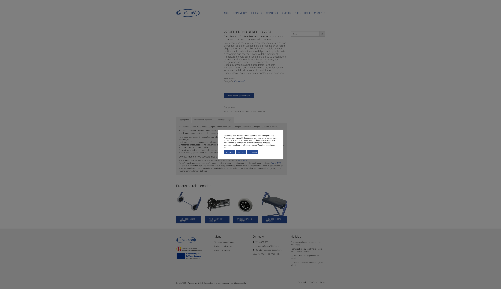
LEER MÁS (253, 152)
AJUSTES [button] (229, 152)
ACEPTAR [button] (240, 152)
